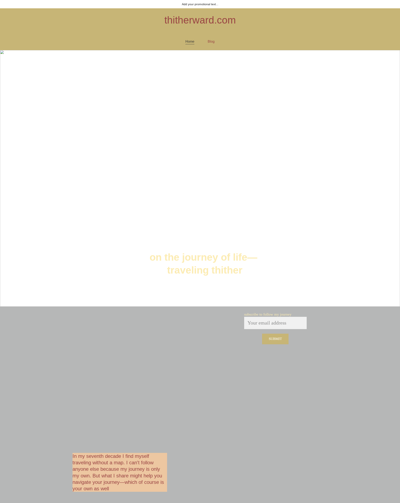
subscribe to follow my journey (267, 314)
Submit (275, 339)
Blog (211, 41)
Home (189, 41)
